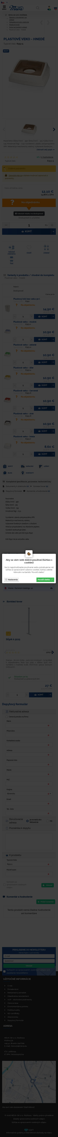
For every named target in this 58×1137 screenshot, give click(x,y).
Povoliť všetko (44, 579)
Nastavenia (13, 579)
